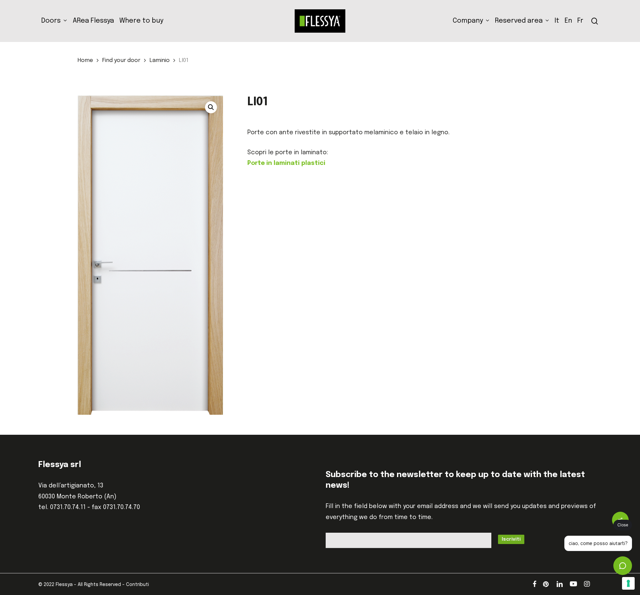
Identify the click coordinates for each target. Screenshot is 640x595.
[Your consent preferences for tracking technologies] (628, 583)
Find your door (121, 60)
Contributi (137, 584)
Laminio (160, 60)
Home (85, 60)
